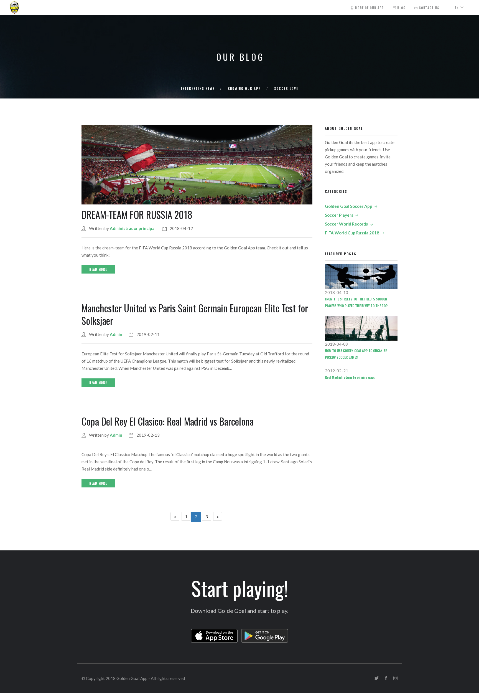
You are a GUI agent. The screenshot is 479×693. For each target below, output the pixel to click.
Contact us (428, 8)
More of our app (369, 8)
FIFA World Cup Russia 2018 (352, 232)
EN (456, 8)
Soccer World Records (346, 223)
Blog (401, 8)
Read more (98, 269)
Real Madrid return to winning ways (350, 377)
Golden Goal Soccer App (348, 206)
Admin (116, 334)
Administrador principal (133, 228)
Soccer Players (339, 215)
